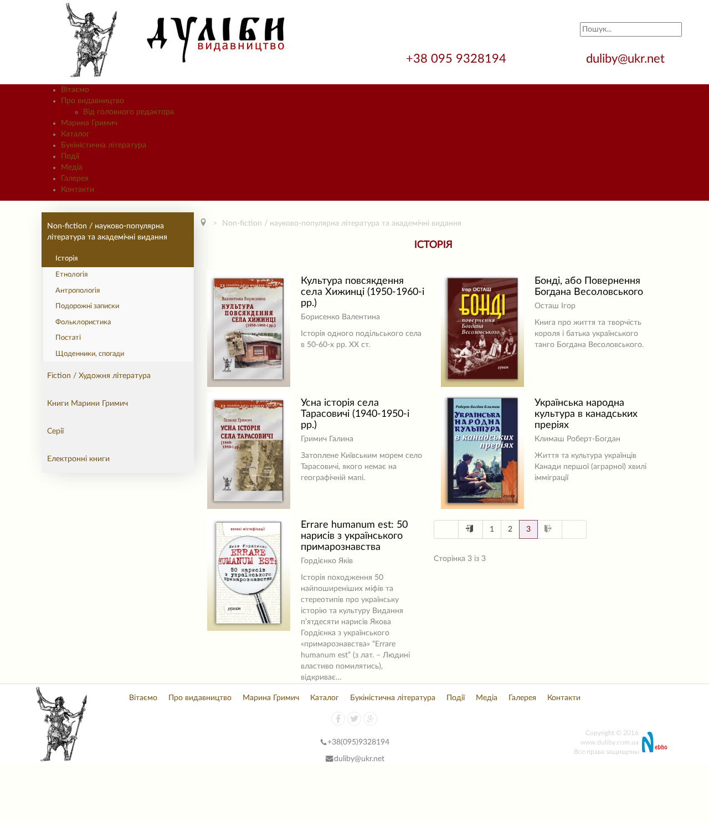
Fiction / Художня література (99, 376)
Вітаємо (143, 698)
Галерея (522, 698)
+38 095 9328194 (458, 59)
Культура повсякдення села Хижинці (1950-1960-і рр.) (362, 292)
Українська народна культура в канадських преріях (586, 414)
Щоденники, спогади (89, 354)
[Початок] (446, 529)
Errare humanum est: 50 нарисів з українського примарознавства (354, 536)
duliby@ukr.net (625, 59)
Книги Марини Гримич (87, 403)
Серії (55, 431)
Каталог (324, 698)
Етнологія (71, 274)
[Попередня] (470, 529)
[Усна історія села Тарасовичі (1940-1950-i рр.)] (248, 451)
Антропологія (77, 290)
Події (455, 698)
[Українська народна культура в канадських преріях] (482, 451)
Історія (66, 258)
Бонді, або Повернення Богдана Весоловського (589, 286)
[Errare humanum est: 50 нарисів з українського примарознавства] (248, 573)
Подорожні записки (87, 306)
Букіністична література (392, 698)
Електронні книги (78, 459)
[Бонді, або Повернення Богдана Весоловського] (482, 329)
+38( (335, 742)
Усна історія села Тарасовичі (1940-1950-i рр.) (355, 414)
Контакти (563, 698)
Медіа (486, 698)
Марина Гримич (271, 698)
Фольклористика (83, 322)
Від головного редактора (128, 112)
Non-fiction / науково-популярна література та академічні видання (107, 231)
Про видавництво (200, 698)
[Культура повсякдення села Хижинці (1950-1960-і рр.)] (248, 329)
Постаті (68, 337)
